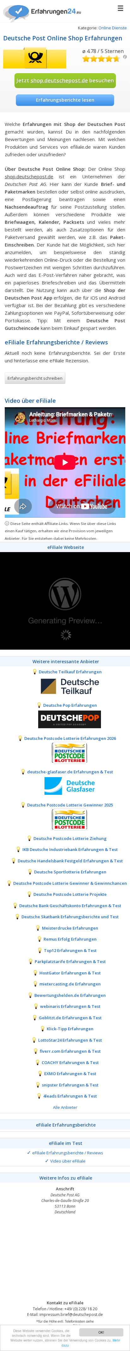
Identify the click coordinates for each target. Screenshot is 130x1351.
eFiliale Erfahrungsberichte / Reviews (67, 1153)
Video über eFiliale (68, 1161)
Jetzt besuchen (65, 80)
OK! (101, 1332)
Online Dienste (112, 28)
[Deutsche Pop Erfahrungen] (65, 719)
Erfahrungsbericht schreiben (35, 378)
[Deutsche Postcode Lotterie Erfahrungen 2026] (65, 752)
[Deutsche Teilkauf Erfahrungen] (65, 685)
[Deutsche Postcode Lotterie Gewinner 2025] (65, 819)
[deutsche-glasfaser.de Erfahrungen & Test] (65, 786)
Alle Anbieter (65, 1107)
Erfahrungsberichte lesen (65, 100)
